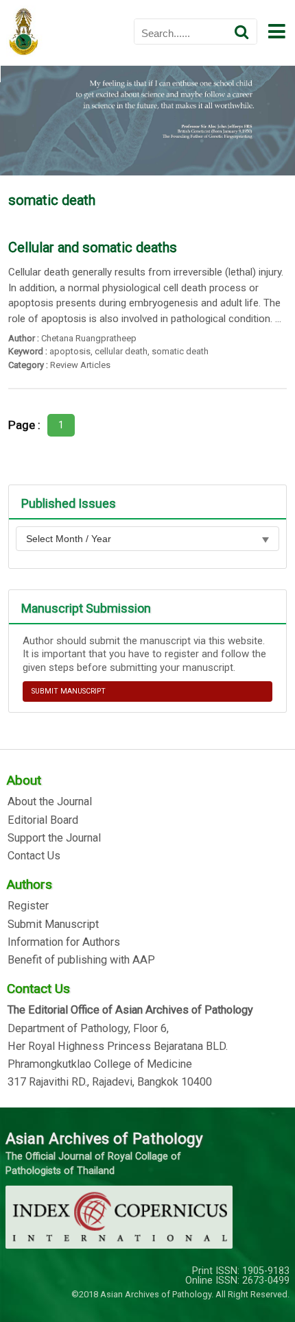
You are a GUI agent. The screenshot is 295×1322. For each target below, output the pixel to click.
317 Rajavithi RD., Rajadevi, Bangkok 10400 (110, 1082)
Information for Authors (64, 942)
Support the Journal (54, 838)
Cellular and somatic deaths (92, 247)
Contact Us (34, 855)
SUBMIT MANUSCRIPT (69, 691)
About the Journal (50, 801)
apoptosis (70, 351)
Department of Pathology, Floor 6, (88, 1028)
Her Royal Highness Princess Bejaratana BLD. (118, 1046)
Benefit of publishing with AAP (81, 960)
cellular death (121, 351)
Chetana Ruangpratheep (89, 338)
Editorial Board (43, 820)
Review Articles (80, 365)
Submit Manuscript (53, 924)
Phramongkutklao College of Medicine (100, 1064)
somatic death (180, 351)
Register (28, 906)
